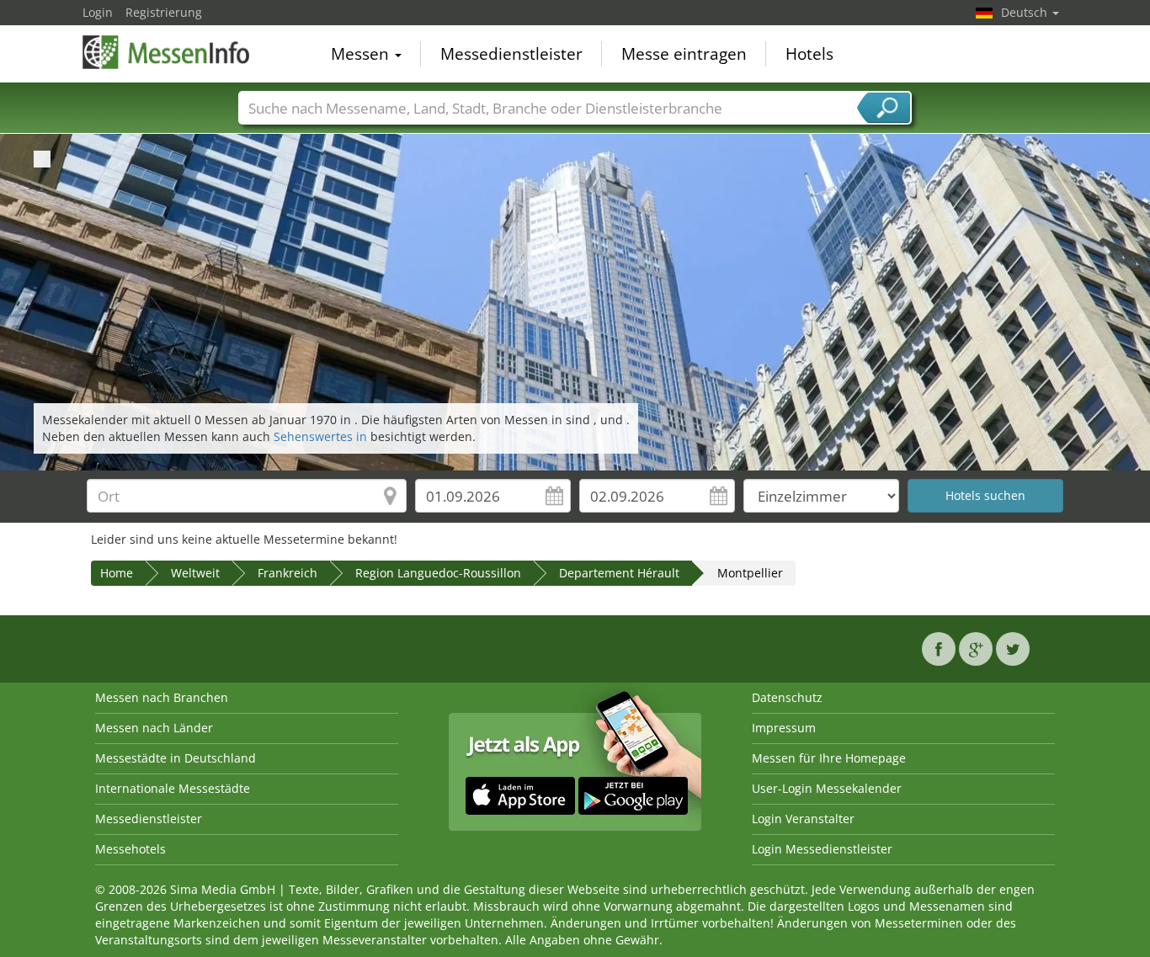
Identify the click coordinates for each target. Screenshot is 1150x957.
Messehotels (130, 849)
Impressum (784, 728)
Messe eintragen (684, 54)
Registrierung (163, 12)
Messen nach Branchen (161, 697)
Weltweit (195, 573)
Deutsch (1026, 12)
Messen (362, 54)
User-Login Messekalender (827, 788)
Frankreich (287, 573)
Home (116, 573)
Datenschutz (787, 697)
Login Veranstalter (803, 819)
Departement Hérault (619, 573)
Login (98, 12)
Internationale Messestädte (172, 788)
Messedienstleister (511, 54)
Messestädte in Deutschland (175, 758)
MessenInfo (167, 52)
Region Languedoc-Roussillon (438, 573)
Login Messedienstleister (822, 849)
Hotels (809, 54)
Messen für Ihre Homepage (829, 758)
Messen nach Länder (154, 728)
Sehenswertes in (322, 436)
